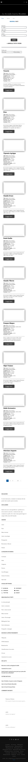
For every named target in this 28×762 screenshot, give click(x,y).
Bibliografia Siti (9, 747)
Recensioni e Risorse (6, 543)
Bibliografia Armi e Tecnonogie (11, 751)
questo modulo (14, 500)
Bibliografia (20, 744)
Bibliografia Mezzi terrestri (19, 749)
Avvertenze (13, 744)
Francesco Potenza (10, 699)
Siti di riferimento (5, 625)
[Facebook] (9, 739)
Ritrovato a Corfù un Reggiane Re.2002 (10, 665)
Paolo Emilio (7, 238)
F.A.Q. (18, 754)
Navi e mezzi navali (6, 609)
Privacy (22, 751)
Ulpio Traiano (8, 366)
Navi (2, 528)
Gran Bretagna (4, 572)
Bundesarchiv (4, 645)
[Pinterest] (11, 739)
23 (18, 480)
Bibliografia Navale (7, 749)
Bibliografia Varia (5, 621)
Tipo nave (3, 29)
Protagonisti (4, 540)
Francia (3, 568)
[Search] (26, 2)
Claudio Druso (8, 196)
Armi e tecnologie (5, 536)
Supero (14, 759)
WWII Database (5, 641)
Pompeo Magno (8, 323)
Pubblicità (13, 754)
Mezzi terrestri (4, 532)
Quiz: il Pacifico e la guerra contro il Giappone (11, 681)
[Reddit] (18, 739)
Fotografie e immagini (6, 629)
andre (7, 712)
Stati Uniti (3, 579)
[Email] (15, 739)
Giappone (3, 564)
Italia (2, 560)
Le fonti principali (5, 602)
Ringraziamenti (6, 754)
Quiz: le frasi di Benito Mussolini (8, 684)
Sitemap (23, 754)
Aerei (2, 524)
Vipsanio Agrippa (9, 153)
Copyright (7, 752)
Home (2, 18)
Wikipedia (3, 637)
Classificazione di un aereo (7, 649)
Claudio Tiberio (8, 281)
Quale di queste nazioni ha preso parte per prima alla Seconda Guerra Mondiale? (13, 672)
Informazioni (14, 752)
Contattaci (7, 744)
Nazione (3, 25)
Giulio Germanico (9, 408)
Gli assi (3, 653)
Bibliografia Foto (19, 746)
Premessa (20, 752)
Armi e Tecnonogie (5, 617)
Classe (2, 33)
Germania (3, 556)
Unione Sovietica (5, 575)
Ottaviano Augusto (9, 451)
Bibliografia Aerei (9, 746)
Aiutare (14, 756)
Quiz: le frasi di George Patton (8, 687)
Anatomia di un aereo (6, 657)
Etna (5, 112)
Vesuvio (6, 71)
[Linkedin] (13, 739)
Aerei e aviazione (5, 606)
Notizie (3, 547)
